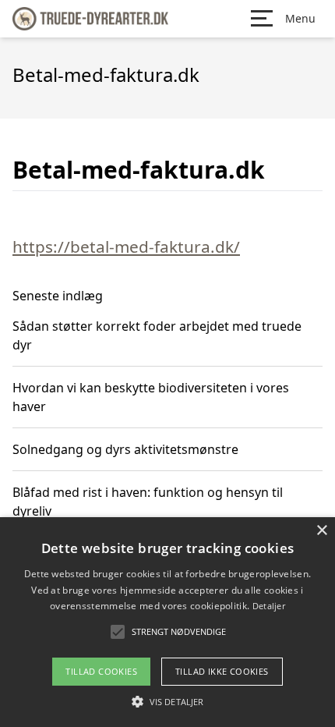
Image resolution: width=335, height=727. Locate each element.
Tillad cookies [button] (101, 671)
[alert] (167, 622)
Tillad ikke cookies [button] (222, 671)
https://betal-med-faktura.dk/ (126, 246)
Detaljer (268, 606)
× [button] (321, 531)
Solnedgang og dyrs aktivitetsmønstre (125, 449)
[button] (167, 701)
